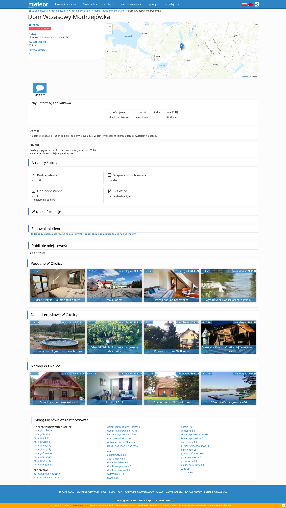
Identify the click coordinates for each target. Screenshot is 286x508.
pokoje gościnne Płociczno (121, 442)
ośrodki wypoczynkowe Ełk (195, 445)
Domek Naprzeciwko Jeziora (57, 402)
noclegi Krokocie (43, 430)
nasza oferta (174, 492)
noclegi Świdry (42, 434)
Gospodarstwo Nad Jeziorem (172, 402)
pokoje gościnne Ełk (192, 453)
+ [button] (110, 26)
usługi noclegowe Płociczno (122, 445)
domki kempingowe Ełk (120, 466)
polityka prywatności (139, 492)
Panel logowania (215, 492)
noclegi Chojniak (43, 453)
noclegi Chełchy (42, 460)
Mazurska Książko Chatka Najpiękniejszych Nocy (229, 349)
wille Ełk (185, 468)
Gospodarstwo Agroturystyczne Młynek (57, 351)
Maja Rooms (114, 300)
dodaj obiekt (193, 492)
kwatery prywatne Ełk (193, 438)
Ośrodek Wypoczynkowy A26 (229, 402)
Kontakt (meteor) (87, 492)
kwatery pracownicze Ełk (194, 434)
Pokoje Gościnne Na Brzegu (171, 351)
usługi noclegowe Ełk (192, 464)
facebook (67, 492)
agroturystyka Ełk (116, 454)
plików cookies (80, 505)
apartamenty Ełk (116, 458)
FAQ (120, 492)
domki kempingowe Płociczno (123, 426)
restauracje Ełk (189, 461)
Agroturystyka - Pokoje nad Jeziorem (57, 300)
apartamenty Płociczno (46, 477)
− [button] (110, 31)
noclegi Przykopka (43, 464)
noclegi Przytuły (42, 445)
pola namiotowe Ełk (192, 457)
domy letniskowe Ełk (118, 462)
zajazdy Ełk (187, 472)
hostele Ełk (113, 477)
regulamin (108, 492)
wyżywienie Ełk (115, 473)
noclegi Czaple (42, 441)
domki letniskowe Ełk (118, 470)
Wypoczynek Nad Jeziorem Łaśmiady (228, 300)
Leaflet (245, 76)
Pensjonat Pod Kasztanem (171, 300)
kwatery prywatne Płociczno (122, 434)
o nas (159, 492)
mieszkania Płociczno (119, 438)
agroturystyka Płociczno (47, 473)
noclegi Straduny (43, 457)
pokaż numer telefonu (40, 28)
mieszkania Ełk (189, 442)
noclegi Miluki (41, 437)
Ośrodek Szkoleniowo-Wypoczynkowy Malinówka (114, 349)
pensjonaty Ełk (189, 449)
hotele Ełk (186, 426)
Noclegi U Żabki (114, 402)
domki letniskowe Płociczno (122, 430)
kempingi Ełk (188, 430)
